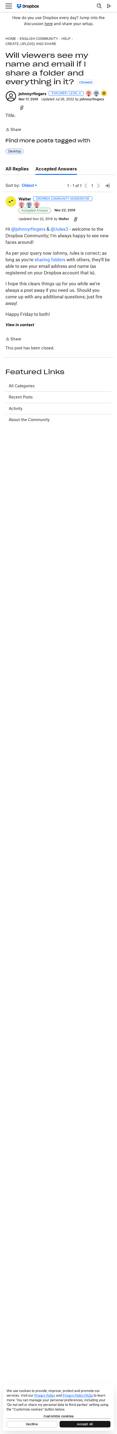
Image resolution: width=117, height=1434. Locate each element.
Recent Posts (21, 397)
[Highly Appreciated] (37, 205)
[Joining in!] (96, 93)
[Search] (99, 6)
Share (13, 130)
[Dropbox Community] (28, 6)
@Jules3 (59, 229)
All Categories (22, 385)
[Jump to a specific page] (107, 185)
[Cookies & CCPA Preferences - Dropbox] (58, 1408)
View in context (19, 324)
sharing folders (49, 259)
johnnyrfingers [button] (33, 93)
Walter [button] (25, 199)
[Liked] (104, 93)
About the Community (29, 419)
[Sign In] (109, 6)
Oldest (28, 185)
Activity (15, 408)
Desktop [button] (14, 151)
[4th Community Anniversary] (89, 93)
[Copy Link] (22, 107)
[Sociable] (29, 205)
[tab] (17, 169)
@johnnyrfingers (28, 229)
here (49, 23)
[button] (10, 96)
